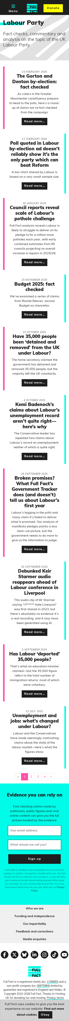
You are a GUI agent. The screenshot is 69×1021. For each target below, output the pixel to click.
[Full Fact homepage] (32, 8)
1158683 (52, 982)
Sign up (34, 859)
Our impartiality (34, 924)
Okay (45, 1014)
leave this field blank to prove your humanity (16, 788)
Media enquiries (34, 939)
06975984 (43, 986)
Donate (53, 8)
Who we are (35, 908)
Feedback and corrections (34, 931)
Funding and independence (35, 916)
